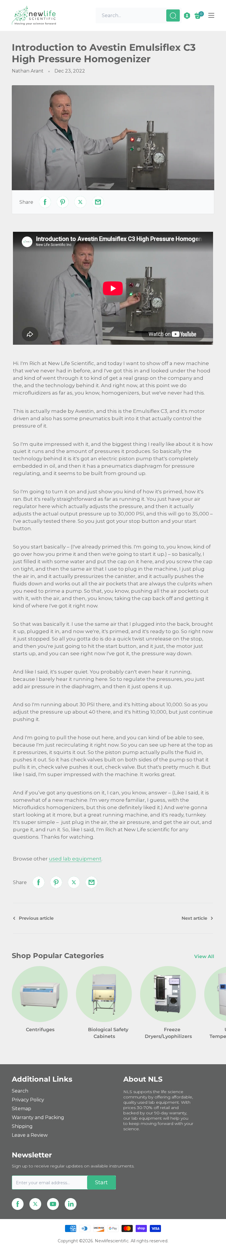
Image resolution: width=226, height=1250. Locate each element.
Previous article (36, 918)
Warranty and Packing (38, 1117)
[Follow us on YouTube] (53, 1204)
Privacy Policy (28, 1100)
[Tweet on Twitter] (80, 202)
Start (101, 1182)
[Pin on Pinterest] (63, 202)
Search (20, 1091)
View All (204, 956)
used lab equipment (75, 859)
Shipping (22, 1126)
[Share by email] (98, 202)
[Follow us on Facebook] (18, 1204)
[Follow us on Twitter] (35, 1204)
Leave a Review (30, 1135)
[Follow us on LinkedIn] (71, 1204)
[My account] (187, 16)
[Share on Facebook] (45, 202)
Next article (194, 918)
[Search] (173, 15)
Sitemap (21, 1108)
